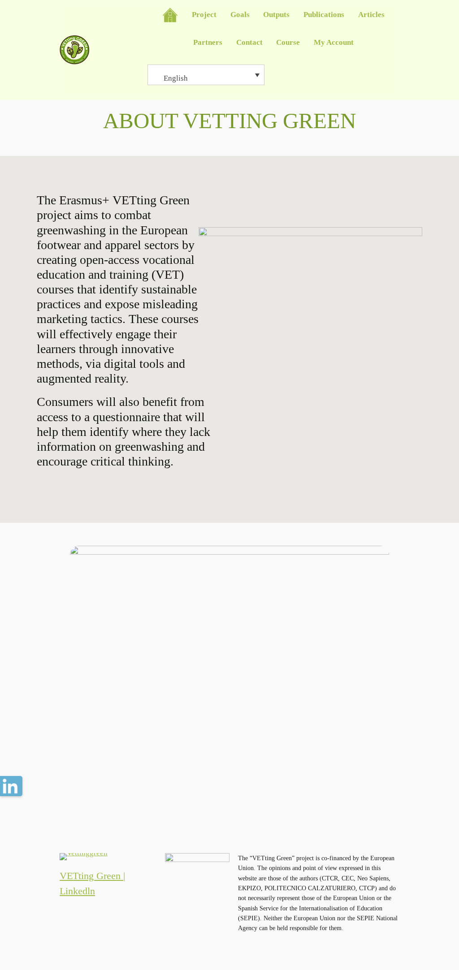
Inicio (170, 15)
